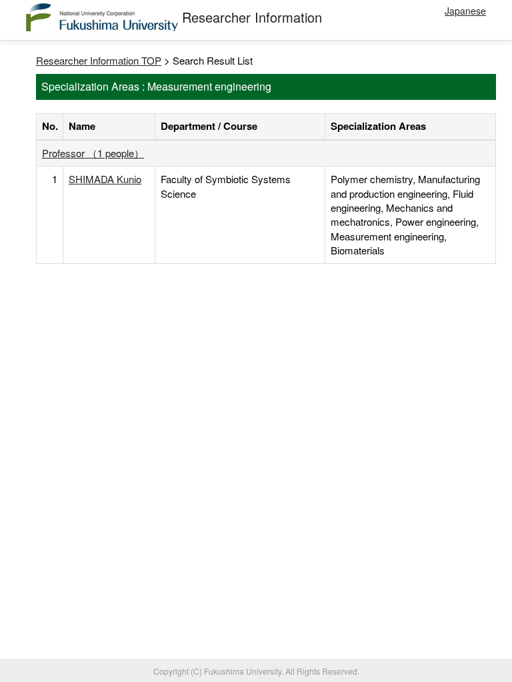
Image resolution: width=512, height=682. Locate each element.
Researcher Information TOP (98, 60)
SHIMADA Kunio (105, 179)
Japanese (465, 10)
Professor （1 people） (93, 153)
